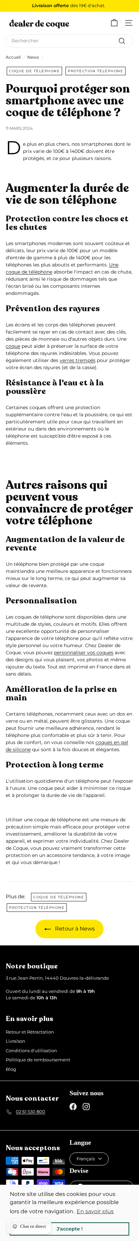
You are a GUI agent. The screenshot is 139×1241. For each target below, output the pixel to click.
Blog (11, 1069)
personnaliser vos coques (83, 652)
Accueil (13, 57)
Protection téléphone (95, 71)
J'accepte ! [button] (70, 1229)
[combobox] (69, 40)
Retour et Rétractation (30, 1032)
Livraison (15, 1041)
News (33, 57)
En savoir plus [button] (95, 1211)
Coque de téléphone (34, 71)
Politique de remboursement (38, 1059)
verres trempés (77, 360)
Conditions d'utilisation (31, 1050)
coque (13, 346)
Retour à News (74, 928)
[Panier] (114, 23)
